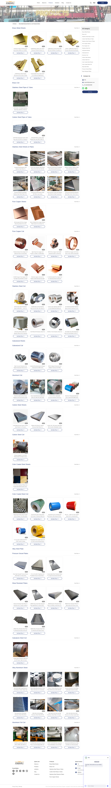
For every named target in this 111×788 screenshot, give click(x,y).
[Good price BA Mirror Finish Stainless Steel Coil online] (54, 322)
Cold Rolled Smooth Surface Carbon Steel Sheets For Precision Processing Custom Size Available (20, 427)
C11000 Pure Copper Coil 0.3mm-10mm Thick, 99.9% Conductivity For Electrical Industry (72, 253)
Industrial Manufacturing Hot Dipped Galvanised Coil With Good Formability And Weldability (37, 368)
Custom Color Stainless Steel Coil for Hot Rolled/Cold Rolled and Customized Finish (54, 308)
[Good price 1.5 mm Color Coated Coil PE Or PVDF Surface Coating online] (20, 530)
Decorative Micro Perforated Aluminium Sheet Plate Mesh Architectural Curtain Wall (20, 715)
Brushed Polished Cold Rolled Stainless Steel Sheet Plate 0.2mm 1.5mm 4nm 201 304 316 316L (20, 194)
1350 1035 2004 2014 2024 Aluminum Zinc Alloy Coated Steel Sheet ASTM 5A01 (72, 715)
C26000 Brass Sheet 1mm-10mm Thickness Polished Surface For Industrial (37, 50)
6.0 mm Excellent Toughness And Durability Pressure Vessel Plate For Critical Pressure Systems (37, 576)
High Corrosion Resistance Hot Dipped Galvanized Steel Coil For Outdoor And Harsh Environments (20, 368)
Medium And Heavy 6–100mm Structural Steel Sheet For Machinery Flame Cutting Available (38, 427)
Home (38, 2)
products (51, 2)
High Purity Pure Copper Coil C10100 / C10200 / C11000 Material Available (37, 253)
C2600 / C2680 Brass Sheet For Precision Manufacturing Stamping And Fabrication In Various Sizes (72, 50)
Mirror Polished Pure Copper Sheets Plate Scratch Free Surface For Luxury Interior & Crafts (37, 224)
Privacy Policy (15, 786)
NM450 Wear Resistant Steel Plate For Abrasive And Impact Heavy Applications (38, 630)
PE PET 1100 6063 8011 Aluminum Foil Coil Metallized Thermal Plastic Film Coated (55, 744)
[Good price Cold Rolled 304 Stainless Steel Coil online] (37, 322)
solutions (57, 2)
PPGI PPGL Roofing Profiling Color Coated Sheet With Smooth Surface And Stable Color (20, 486)
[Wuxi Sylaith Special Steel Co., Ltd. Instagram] (17, 771)
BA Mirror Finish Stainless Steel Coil (54, 331)
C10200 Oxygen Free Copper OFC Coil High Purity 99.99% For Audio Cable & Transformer (20, 278)
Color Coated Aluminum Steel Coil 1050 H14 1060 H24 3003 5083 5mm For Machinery (37, 397)
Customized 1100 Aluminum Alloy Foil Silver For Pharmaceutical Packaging (71, 744)
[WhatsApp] (83, 88)
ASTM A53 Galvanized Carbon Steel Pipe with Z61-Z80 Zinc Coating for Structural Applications (20, 139)
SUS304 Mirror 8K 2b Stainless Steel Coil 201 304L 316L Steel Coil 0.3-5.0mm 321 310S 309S (37, 308)
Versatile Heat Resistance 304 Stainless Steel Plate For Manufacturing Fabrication (20, 169)
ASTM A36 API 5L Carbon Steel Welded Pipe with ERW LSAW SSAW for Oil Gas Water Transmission (37, 139)
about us (44, 2)
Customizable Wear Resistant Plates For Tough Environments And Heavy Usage (54, 576)
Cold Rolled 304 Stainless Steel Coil (37, 331)
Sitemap (20, 786)
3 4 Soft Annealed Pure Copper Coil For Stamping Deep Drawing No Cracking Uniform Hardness (54, 278)
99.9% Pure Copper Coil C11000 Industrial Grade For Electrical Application (54, 253)
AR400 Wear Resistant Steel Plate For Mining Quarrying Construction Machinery (20, 630)
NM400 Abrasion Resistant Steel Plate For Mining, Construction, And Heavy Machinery (54, 605)
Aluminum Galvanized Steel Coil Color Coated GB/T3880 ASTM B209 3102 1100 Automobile (71, 397)
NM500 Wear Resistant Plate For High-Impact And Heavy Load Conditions (71, 605)
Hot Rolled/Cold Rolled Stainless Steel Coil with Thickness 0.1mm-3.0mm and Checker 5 (71, 308)
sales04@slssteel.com (89, 82)
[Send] (108, 786)
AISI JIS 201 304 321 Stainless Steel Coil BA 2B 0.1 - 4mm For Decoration (20, 308)
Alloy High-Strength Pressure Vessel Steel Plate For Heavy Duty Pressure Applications (20, 576)
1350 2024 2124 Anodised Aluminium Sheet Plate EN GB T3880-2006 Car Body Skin (37, 715)
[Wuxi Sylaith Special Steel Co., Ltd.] (10, 3)
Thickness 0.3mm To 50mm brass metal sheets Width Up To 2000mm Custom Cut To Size (20, 50)
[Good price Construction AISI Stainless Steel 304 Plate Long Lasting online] (37, 183)
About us (36, 764)
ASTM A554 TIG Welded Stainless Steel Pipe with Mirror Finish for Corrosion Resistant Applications (20, 110)
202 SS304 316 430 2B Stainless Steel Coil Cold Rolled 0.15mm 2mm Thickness (71, 333)
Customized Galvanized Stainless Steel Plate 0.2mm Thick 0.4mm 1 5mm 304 (72, 194)
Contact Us (36, 774)
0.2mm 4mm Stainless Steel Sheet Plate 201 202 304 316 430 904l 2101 (38, 169)
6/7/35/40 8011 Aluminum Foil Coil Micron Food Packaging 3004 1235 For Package (37, 744)
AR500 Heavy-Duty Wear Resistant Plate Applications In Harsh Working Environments (37, 605)
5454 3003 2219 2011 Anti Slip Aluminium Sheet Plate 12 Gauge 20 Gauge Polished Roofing (54, 715)
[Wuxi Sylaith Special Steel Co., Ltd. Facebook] (13, 771)
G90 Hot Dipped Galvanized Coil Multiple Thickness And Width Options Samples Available (54, 368)
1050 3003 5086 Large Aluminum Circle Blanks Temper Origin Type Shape (20, 690)
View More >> (77, 28)
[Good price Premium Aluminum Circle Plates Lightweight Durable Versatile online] (71, 679)
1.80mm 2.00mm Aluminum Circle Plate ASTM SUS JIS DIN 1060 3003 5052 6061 (54, 690)
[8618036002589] (27, 771)
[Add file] (85, 786)
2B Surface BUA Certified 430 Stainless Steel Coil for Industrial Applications (20, 333)
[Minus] (108, 757)
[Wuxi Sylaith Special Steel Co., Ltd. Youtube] (20, 771)
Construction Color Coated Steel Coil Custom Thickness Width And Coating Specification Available (37, 516)
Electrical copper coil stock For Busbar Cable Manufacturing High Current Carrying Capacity (37, 278)
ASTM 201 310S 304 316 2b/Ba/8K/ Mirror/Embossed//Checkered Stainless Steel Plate (54, 169)
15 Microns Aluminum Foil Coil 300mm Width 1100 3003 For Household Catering (20, 744)
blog (63, 2)
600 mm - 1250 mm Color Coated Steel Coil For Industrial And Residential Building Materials (72, 516)
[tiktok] (23, 771)
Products (36, 766)
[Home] (19, 764)
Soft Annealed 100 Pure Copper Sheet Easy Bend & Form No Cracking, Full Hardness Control (20, 224)
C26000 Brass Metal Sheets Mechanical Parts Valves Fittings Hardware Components (20, 75)
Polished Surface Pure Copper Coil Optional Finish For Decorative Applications (20, 253)
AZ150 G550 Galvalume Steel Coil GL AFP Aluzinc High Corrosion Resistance (20, 660)
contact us (68, 2)
